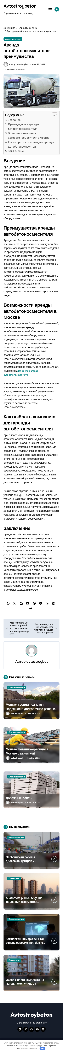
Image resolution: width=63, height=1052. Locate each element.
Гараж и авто (14, 878)
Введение (14, 120)
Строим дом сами (13, 39)
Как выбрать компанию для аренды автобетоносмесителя (31, 144)
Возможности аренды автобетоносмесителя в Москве (28, 135)
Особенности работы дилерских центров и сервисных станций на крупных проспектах (21, 862)
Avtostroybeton (20, 6)
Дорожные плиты (19, 798)
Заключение (16, 151)
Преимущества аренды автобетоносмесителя (23, 126)
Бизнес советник (16, 837)
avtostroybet (37, 661)
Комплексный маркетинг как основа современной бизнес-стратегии (25, 942)
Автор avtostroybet (18, 64)
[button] (53, 114)
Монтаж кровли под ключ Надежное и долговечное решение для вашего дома (31, 709)
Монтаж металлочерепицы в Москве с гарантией (27, 751)
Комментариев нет (14, 69)
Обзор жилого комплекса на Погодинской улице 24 (25, 981)
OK (42, 1048)
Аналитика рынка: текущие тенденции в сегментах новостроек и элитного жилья (24, 903)
